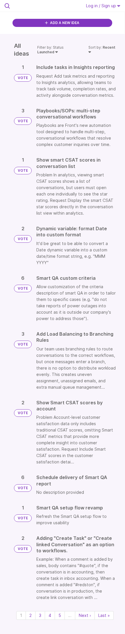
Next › (85, 615)
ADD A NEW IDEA (64, 23)
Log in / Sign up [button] (101, 5)
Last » (104, 615)
